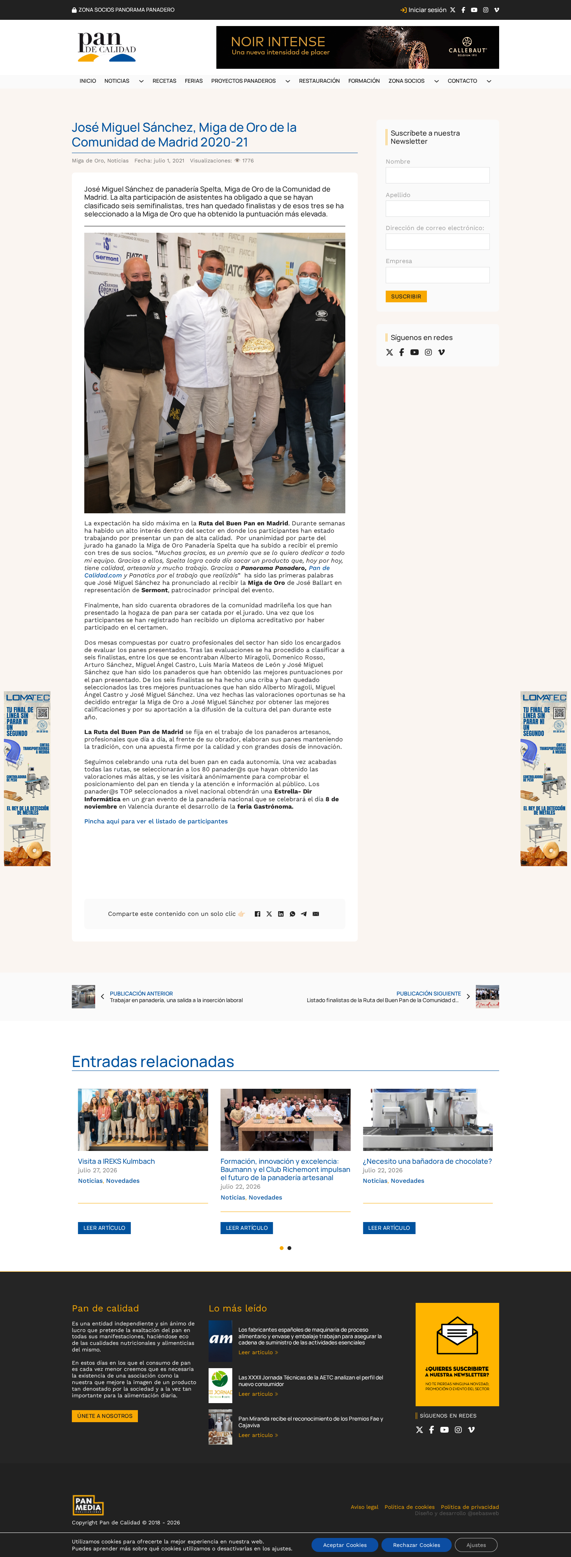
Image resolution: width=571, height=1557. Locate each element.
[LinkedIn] (281, 914)
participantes (208, 821)
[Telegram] (304, 914)
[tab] (282, 1248)
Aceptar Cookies (345, 1545)
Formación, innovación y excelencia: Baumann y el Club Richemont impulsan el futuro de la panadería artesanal (143, 1169)
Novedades (122, 1197)
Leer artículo (104, 1227)
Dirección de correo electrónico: (435, 228)
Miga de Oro (88, 160)
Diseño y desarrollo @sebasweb (457, 1513)
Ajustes (476, 1545)
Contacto (462, 80)
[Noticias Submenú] (141, 81)
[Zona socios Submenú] (436, 81)
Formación (364, 80)
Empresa (399, 261)
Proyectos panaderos (243, 80)
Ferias (194, 80)
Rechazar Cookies (416, 1545)
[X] (269, 914)
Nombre (398, 161)
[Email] (316, 914)
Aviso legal (364, 1507)
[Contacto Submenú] (489, 81)
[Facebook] (257, 914)
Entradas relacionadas (153, 1061)
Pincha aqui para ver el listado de (136, 821)
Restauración (319, 80)
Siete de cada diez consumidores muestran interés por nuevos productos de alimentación (417, 1169)
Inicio (88, 80)
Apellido (398, 195)
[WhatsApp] (292, 914)
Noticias (116, 80)
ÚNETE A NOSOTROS (104, 1415)
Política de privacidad (470, 1507)
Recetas (164, 80)
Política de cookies (410, 1507)
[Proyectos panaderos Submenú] (287, 81)
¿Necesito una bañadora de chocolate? (285, 1161)
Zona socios (406, 80)
